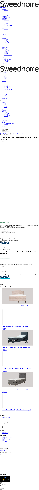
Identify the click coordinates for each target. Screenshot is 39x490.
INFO (3, 28)
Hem (1, 133)
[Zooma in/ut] (3, 488)
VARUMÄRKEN (5, 15)
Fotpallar (5, 78)
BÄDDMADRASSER (8, 25)
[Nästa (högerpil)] (1, 489)
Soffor (5, 74)
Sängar (5, 77)
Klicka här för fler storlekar (4, 222)
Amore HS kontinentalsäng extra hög (21, 133)
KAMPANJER (4, 16)
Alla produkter (5, 133)
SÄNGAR (6, 23)
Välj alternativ (4, 308)
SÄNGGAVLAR (7, 24)
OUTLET (4, 19)
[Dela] (1, 488)
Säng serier (12, 133)
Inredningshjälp (4, 120)
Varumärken (4, 81)
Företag (3, 92)
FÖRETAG (6, 29)
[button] (19, 100)
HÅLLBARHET (7, 60)
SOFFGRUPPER (7, 22)
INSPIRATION (5, 18)
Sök (1, 482)
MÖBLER (4, 9)
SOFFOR (6, 10)
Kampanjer (4, 110)
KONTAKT (6, 31)
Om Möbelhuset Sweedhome (9, 94)
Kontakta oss (4, 98)
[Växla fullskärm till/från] (2, 488)
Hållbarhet (6, 95)
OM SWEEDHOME (7, 59)
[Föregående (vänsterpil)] (0, 489)
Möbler (3, 102)
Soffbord (5, 75)
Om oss (3, 93)
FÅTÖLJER (6, 11)
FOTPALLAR (6, 12)
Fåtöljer (5, 76)
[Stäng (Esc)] (0, 488)
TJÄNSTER (4, 34)
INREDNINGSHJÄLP (6, 17)
